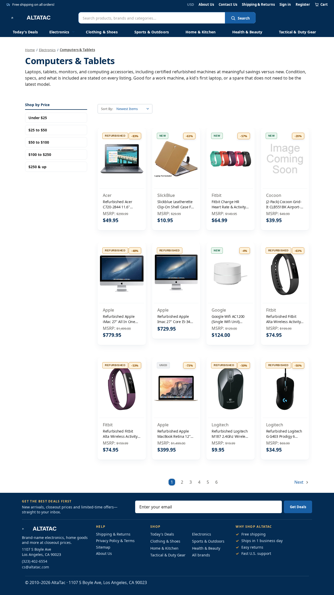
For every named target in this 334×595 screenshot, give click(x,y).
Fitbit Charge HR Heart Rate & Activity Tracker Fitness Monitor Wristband (229, 204)
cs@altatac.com (35, 566)
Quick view (121, 147)
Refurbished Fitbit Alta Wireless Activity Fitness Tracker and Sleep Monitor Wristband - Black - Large (283, 319)
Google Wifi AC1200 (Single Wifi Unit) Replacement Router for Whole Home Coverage (229, 319)
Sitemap (103, 547)
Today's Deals (25, 31)
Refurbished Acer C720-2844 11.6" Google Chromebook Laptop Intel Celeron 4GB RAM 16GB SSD (120, 204)
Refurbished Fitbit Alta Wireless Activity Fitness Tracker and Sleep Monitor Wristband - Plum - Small (120, 434)
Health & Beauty (247, 31)
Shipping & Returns (258, 4)
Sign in (285, 4)
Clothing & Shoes (101, 31)
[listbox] (134, 108)
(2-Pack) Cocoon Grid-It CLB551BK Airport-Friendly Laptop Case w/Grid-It (284, 204)
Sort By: (107, 108)
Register (303, 4)
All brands (201, 554)
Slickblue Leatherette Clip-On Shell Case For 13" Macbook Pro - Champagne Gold (176, 204)
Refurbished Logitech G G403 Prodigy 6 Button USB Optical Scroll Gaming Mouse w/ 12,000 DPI (284, 434)
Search (244, 18)
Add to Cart (121, 170)
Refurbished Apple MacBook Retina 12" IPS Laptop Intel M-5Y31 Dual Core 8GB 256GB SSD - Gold (174, 434)
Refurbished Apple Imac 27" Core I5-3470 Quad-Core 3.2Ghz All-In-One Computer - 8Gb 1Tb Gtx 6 (176, 319)
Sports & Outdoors (151, 31)
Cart (324, 4)
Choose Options (230, 170)
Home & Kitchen (201, 31)
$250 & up (37, 166)
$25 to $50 (37, 130)
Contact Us (228, 4)
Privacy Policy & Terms (115, 540)
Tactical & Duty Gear (297, 31)
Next (299, 482)
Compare (120, 159)
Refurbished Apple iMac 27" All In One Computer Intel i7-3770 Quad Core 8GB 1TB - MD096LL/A (120, 319)
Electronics (59, 31)
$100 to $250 (39, 154)
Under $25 (37, 117)
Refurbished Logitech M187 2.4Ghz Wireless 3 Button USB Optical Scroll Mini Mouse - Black (230, 434)
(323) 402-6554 (34, 561)
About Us (206, 4)
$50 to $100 (38, 142)
